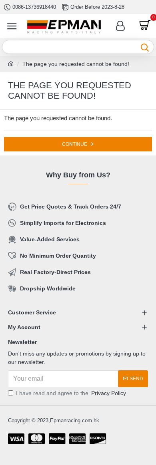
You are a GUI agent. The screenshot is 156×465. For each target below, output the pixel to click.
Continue (74, 144)
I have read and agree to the (71, 393)
